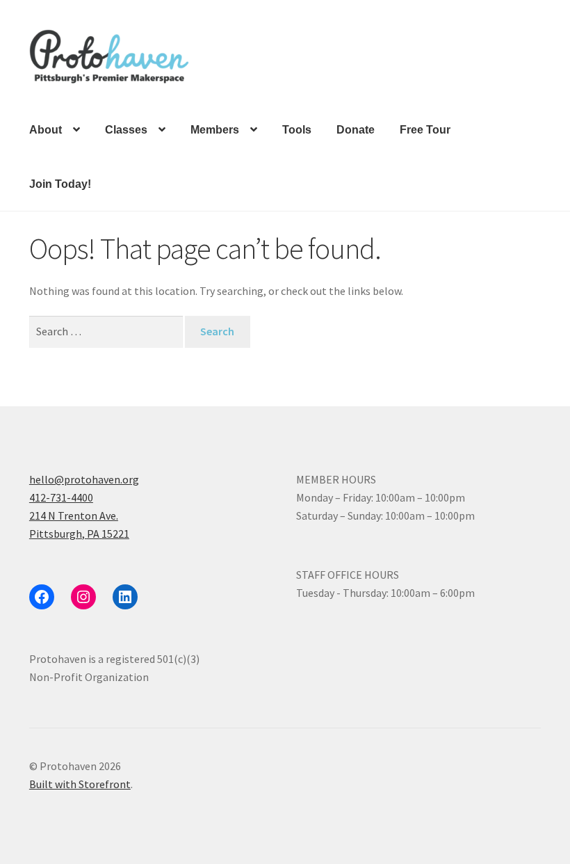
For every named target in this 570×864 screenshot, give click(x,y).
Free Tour (425, 130)
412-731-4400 (61, 497)
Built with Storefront (80, 784)
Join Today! (60, 184)
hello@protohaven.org (84, 479)
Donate (355, 130)
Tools (296, 130)
